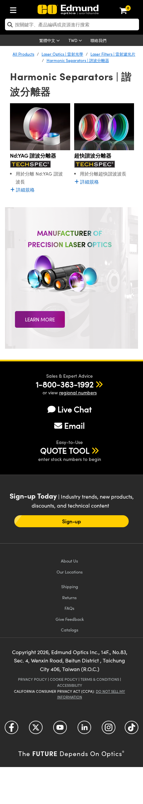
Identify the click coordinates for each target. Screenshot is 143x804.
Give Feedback (70, 619)
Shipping (69, 586)
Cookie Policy (63, 679)
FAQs (69, 608)
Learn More (40, 319)
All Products (23, 54)
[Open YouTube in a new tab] (60, 729)
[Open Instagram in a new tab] (108, 729)
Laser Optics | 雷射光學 (62, 54)
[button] (64, 384)
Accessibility (69, 685)
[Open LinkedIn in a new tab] (84, 729)
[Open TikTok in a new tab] (131, 729)
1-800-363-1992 (64, 384)
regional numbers (78, 392)
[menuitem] (15, 9)
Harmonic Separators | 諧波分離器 (78, 60)
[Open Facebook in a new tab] (11, 729)
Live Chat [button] (75, 409)
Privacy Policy (32, 679)
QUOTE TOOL (64, 450)
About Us (69, 561)
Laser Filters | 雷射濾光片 (112, 54)
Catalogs (69, 629)
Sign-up (71, 521)
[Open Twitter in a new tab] (35, 729)
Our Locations (70, 572)
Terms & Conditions (99, 679)
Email (74, 425)
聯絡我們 (98, 40)
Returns (69, 597)
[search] (72, 24)
